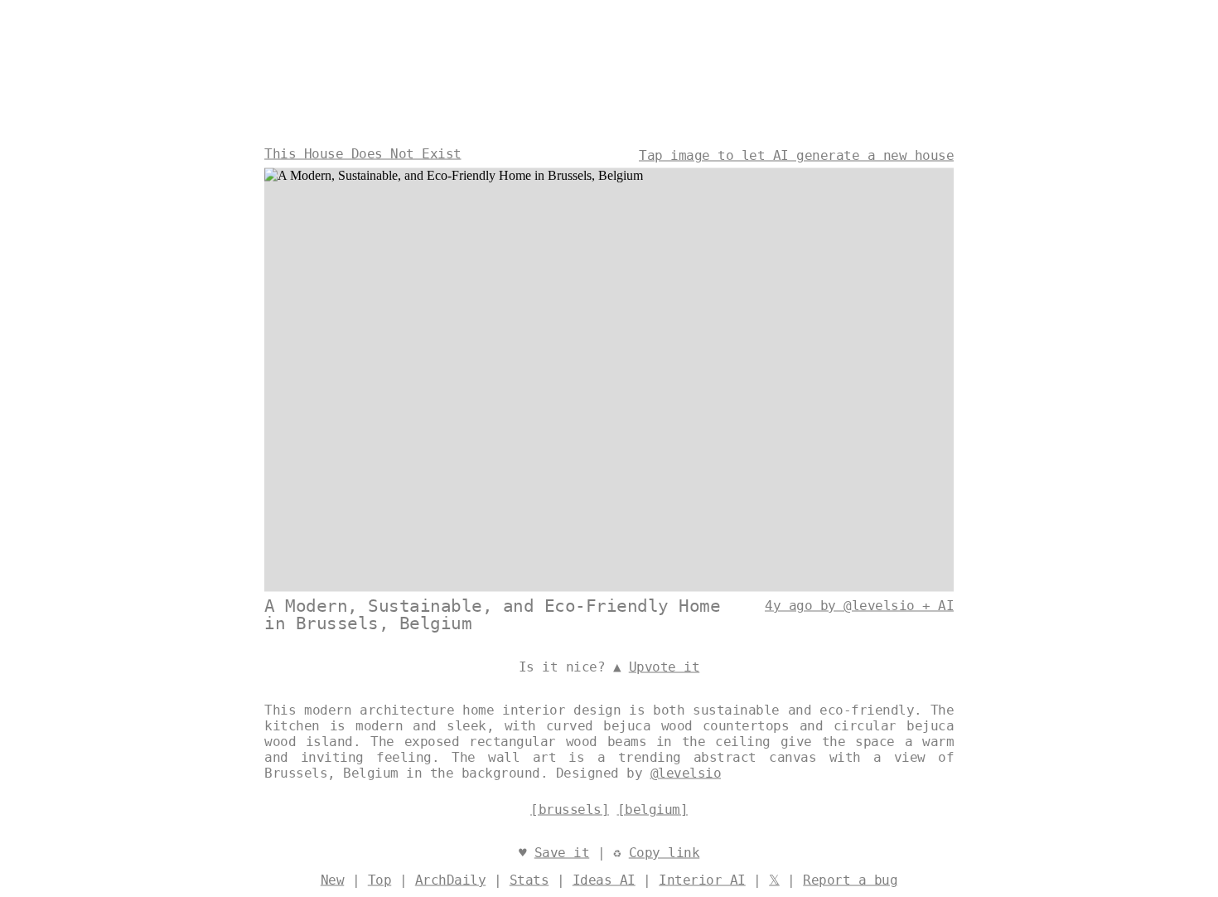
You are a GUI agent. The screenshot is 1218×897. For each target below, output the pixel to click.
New (333, 880)
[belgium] (653, 809)
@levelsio (686, 773)
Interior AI (702, 880)
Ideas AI (604, 880)
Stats (529, 880)
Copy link (664, 853)
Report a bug (850, 880)
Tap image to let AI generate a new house (796, 155)
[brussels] (569, 809)
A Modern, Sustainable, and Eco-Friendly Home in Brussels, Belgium (492, 614)
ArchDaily (450, 880)
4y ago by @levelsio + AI (859, 605)
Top (380, 880)
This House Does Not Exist (363, 154)
